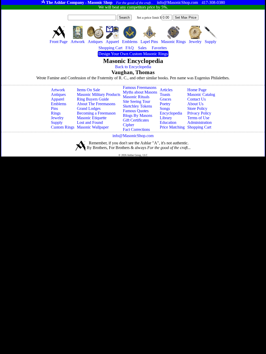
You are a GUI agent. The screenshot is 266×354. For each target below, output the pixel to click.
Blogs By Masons (137, 115)
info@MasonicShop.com (133, 135)
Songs (165, 108)
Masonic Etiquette (92, 118)
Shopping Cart (199, 127)
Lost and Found (90, 122)
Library (166, 118)
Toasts (165, 94)
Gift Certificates (136, 120)
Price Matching (172, 127)
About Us (195, 104)
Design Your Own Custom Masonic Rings (133, 54)
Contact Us (196, 99)
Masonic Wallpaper (93, 127)
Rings (56, 113)
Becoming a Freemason (96, 113)
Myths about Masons (140, 92)
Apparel (57, 99)
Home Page (197, 90)
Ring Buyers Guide (93, 99)
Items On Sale (88, 90)
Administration (199, 122)
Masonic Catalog (201, 94)
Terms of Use (198, 118)
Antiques (58, 94)
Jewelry (57, 118)
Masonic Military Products (98, 94)
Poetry (165, 104)
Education (168, 122)
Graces (165, 99)
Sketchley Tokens (137, 106)
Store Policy (197, 108)
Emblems (58, 104)
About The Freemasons (96, 104)
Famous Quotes (136, 111)
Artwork (58, 90)
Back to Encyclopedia (133, 67)
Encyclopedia (171, 113)
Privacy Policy (199, 113)
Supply (57, 122)
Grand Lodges (89, 108)
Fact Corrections (136, 129)
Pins (54, 108)
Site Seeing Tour (136, 101)
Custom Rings (62, 127)
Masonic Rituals (136, 97)
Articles (166, 90)
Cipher (128, 125)
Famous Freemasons (139, 87)
